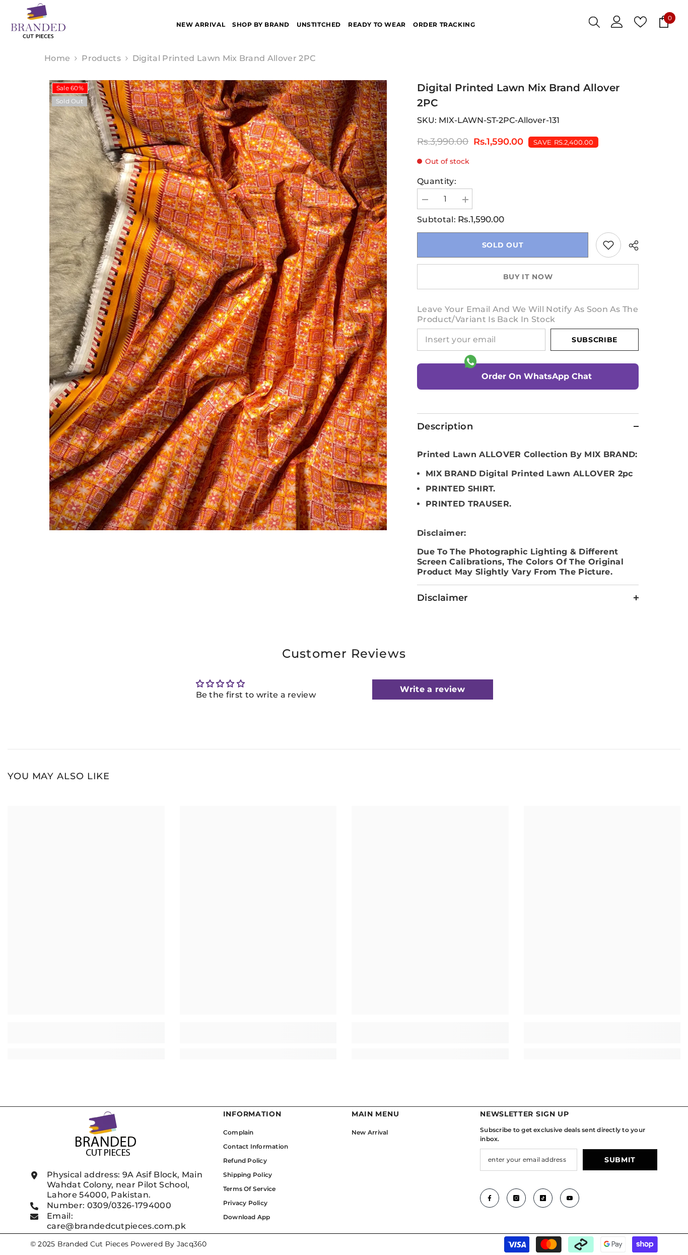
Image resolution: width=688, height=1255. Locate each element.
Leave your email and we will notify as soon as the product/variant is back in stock (527, 314)
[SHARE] (630, 245)
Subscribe (594, 339)
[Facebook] (489, 1198)
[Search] (594, 22)
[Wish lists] (640, 22)
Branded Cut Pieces (92, 1243)
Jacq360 (192, 1243)
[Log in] (617, 22)
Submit (620, 1159)
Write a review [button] (432, 689)
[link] (608, 245)
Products (101, 58)
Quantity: (436, 181)
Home (57, 58)
